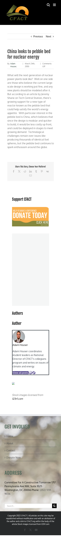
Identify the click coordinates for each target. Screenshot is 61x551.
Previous (38, 36)
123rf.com (17, 398)
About (9, 443)
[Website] (34, 372)
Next (48, 36)
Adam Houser (20, 345)
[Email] (30, 372)
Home (9, 436)
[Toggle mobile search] (48, 4)
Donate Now (13, 457)
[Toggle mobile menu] (54, 4)
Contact (10, 450)
